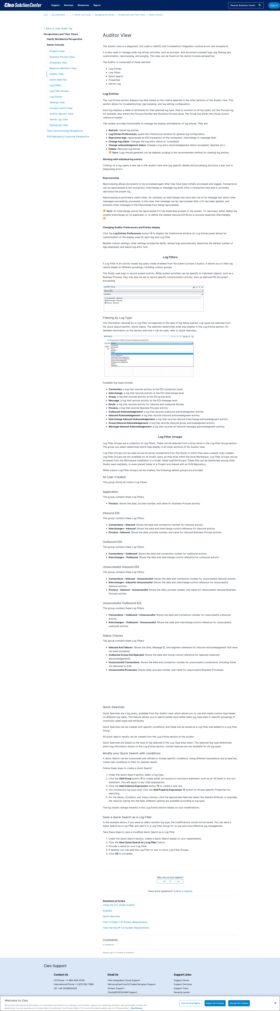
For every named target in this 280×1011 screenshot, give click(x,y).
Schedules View (58, 62)
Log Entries (56, 96)
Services (68, 5)
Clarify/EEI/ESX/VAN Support (122, 992)
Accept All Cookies (239, 1003)
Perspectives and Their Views (131, 14)
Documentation (58, 14)
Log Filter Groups (59, 91)
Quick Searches (58, 79)
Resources (83, 5)
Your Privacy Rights (190, 1003)
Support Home (181, 980)
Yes (164, 881)
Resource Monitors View (63, 68)
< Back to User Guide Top (58, 28)
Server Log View (59, 119)
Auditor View (57, 74)
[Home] (23, 5)
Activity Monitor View (62, 113)
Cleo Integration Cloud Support (124, 980)
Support (55, 5)
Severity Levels (182, 992)
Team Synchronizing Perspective (65, 130)
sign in (112, 952)
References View (59, 125)
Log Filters (55, 85)
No (178, 881)
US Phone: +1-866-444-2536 (69, 980)
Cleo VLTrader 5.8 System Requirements (125, 922)
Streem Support (116, 988)
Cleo (46, 14)
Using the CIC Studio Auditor (119, 905)
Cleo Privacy (136, 1008)
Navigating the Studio (104, 14)
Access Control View (61, 108)
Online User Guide (82, 14)
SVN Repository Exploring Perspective (68, 136)
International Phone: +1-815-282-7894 (74, 984)
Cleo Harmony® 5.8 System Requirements (126, 927)
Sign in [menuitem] (96, 5)
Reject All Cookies (215, 1003)
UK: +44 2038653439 (65, 988)
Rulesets (107, 910)
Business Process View (62, 56)
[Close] (275, 1003)
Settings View (57, 102)
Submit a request (183, 891)
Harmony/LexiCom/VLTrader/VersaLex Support (132, 984)
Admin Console (156, 14)
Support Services (183, 984)
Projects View (57, 51)
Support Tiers (181, 988)
